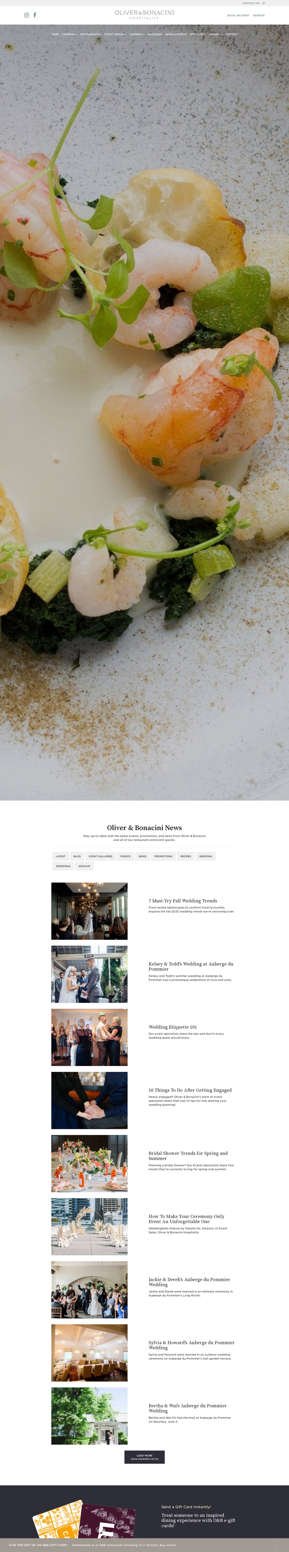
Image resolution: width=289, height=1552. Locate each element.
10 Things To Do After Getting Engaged (190, 1090)
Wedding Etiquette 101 (173, 1027)
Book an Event (238, 15)
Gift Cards (197, 34)
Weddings (155, 34)
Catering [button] (136, 34)
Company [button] (68, 34)
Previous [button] (254, 1545)
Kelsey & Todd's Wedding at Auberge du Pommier (191, 966)
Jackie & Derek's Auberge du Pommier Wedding (189, 1282)
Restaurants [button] (89, 34)
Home (55, 34)
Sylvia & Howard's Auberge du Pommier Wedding (192, 1345)
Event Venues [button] (114, 34)
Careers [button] (215, 34)
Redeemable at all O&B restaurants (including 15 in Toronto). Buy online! (92, 1545)
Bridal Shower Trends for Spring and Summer (188, 1156)
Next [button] (268, 1545)
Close (282, 1545)
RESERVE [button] (259, 15)
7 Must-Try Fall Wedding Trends (183, 901)
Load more (144, 1457)
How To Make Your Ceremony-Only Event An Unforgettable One (186, 1219)
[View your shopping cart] (263, 3)
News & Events (176, 34)
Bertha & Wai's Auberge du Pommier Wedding (188, 1408)
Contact (232, 34)
